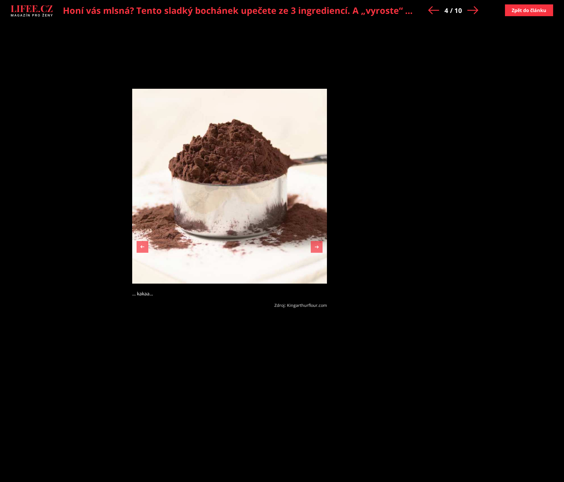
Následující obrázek (317, 246)
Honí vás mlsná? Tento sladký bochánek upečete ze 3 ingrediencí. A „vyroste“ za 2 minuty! (261, 10)
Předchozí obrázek (142, 247)
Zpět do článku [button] (529, 10)
